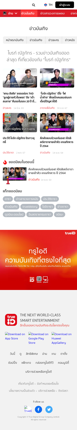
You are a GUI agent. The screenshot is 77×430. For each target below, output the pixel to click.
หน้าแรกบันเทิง (15, 40)
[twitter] (49, 409)
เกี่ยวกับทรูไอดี (26, 384)
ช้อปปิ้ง (12, 363)
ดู (20, 354)
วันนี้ (12, 354)
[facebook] (38, 409)
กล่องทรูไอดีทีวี (44, 363)
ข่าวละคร (53, 40)
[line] (28, 409)
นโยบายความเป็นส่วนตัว (22, 391)
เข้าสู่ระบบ (64, 5)
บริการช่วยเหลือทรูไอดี (38, 372)
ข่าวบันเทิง (27, 13)
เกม (54, 354)
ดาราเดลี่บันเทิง (47, 108)
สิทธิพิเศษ (32, 354)
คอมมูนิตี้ (63, 363)
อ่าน (10, 13)
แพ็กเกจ (26, 363)
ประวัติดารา (8, 152)
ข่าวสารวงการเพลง (52, 13)
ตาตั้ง (64, 354)
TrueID (10, 4)
